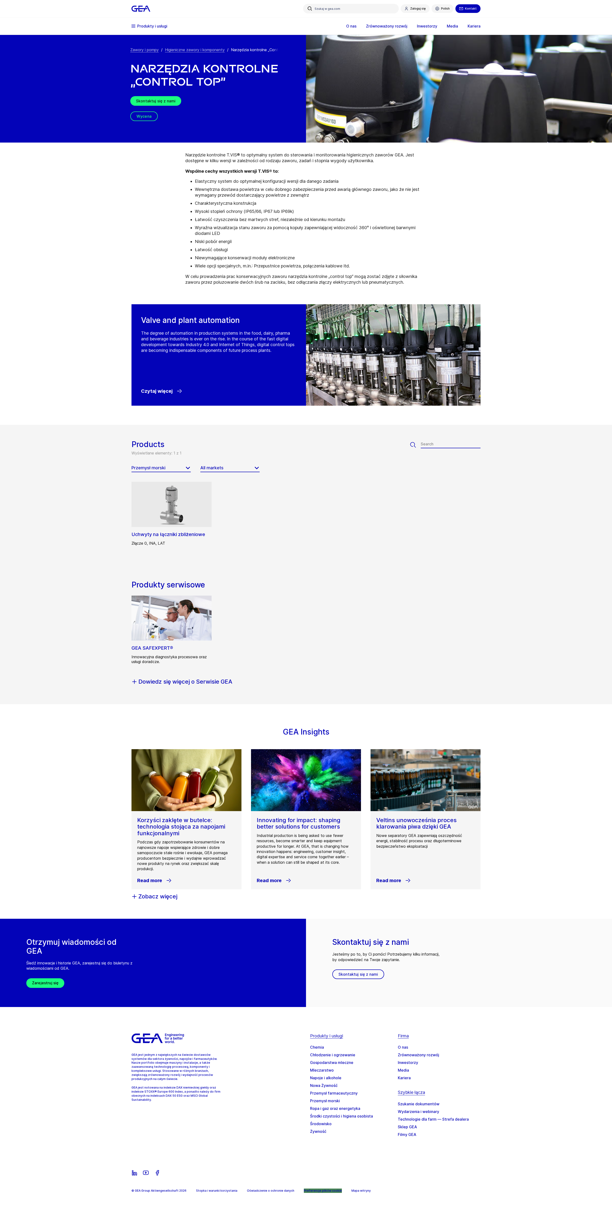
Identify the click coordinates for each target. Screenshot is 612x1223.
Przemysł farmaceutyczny (334, 1093)
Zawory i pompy (144, 49)
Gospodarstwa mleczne (331, 1062)
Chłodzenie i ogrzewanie (332, 1054)
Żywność (318, 1131)
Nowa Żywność (324, 1085)
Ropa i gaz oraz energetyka (335, 1108)
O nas (403, 1047)
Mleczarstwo (322, 1070)
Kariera (404, 1077)
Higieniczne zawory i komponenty (195, 49)
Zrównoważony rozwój (418, 1054)
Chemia (317, 1047)
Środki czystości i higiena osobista (341, 1116)
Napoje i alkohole (325, 1077)
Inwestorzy (408, 1062)
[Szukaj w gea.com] (310, 8)
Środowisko (321, 1123)
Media (403, 1070)
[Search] (415, 445)
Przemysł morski (325, 1100)
